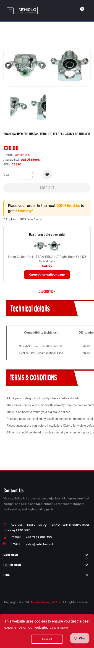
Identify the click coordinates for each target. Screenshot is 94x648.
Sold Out (47, 187)
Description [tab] (47, 291)
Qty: (6, 174)
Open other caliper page (47, 274)
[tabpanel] (47, 377)
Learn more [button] (59, 627)
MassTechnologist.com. (46, 602)
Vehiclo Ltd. (22, 155)
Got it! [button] (47, 639)
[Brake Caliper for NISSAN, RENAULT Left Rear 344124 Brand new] (28, 107)
